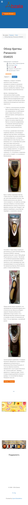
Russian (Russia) (9, 13)
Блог (16, 65)
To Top (14, 493)
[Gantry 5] (14, 5)
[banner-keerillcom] (14, 444)
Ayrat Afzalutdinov (17, 498)
